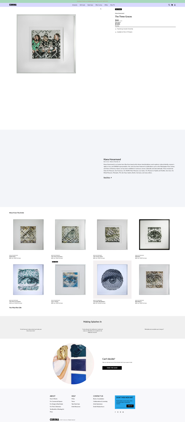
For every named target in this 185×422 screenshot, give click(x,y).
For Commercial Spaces (56, 401)
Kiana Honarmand (119, 13)
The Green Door (98, 256)
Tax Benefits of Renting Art (57, 409)
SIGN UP (130, 405)
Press (51, 411)
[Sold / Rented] (70, 279)
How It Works (53, 398)
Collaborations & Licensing (100, 401)
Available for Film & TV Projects (124, 32)
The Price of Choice (15, 301)
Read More (107, 177)
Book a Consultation (98, 398)
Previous (10, 43)
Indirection (12, 256)
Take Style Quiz (76, 404)
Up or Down (54, 301)
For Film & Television (55, 406)
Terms (73, 401)
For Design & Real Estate (56, 404)
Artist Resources (76, 406)
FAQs (73, 398)
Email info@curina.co (98, 406)
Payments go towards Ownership (125, 28)
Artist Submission (97, 404)
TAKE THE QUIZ (112, 368)
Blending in (138, 301)
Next (101, 43)
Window (137, 256)
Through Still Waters (99, 301)
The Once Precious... (57, 256)
